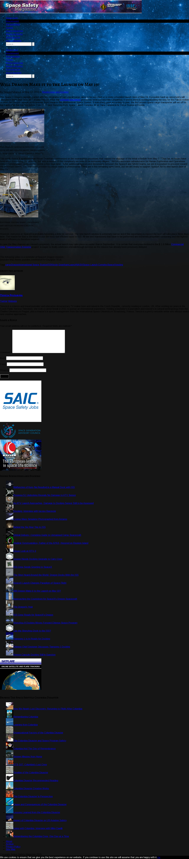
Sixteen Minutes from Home (27, 756)
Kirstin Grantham (60, 264)
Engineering (13, 24)
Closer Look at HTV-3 (24, 551)
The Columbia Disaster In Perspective (33, 796)
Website (12, 301)
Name (3, 358)
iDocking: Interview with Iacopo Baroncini (34, 511)
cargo (8, 264)
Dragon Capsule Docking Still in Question (34, 654)
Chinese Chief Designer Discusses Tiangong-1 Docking (41, 646)
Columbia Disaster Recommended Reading (35, 780)
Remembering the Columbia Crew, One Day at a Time (41, 836)
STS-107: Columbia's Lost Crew (30, 764)
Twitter (4, 301)
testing (119, 264)
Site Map (10, 849)
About (9, 841)
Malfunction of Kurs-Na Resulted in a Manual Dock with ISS (44, 487)
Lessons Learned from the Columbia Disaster (36, 812)
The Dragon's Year (23, 607)
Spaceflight (12, 21)
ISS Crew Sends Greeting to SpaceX (32, 567)
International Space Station (33, 264)
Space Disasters (14, 30)
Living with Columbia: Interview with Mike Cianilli (37, 828)
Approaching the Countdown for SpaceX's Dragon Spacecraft (45, 599)
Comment (6, 352)
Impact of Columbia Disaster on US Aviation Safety (40, 820)
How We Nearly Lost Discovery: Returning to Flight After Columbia (47, 708)
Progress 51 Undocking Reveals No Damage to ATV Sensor (44, 495)
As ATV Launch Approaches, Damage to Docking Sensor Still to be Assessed (53, 503)
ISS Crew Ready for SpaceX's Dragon (33, 615)
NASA (79, 264)
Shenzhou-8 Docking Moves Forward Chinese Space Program (45, 623)
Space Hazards (13, 40)
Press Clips (12, 17)
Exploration (13, 37)
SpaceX (111, 264)
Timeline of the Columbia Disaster (30, 772)
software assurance (70, 99)
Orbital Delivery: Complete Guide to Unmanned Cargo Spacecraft (47, 535)
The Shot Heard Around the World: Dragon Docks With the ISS (46, 575)
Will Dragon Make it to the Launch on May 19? (37, 591)
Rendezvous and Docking (55, 92)
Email (3, 364)
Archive (10, 844)
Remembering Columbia (25, 716)
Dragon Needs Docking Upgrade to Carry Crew (37, 559)
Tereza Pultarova (11, 295)
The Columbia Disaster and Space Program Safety (39, 740)
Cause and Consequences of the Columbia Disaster (40, 804)
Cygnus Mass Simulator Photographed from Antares (40, 519)
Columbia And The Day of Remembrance (34, 748)
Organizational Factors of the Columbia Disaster (38, 732)
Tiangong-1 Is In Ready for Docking (31, 638)
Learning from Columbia (25, 724)
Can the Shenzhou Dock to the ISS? (32, 631)
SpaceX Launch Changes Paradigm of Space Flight (39, 583)
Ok (158, 857)
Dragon (15, 264)
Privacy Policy (13, 846)
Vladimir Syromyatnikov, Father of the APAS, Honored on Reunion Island (50, 543)
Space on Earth (14, 34)
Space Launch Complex (95, 264)
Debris (9, 27)
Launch (72, 264)
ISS (49, 264)
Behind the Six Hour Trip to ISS (29, 527)
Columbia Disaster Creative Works (31, 788)
